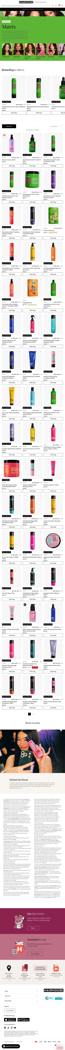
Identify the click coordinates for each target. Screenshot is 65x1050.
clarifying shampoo (45, 839)
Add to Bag (14, 113)
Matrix (21, 811)
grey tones (54, 828)
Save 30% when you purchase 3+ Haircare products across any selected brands (27, 9)
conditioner (43, 830)
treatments (55, 893)
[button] (9, 126)
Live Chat (11, 1010)
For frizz (6, 870)
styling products (14, 831)
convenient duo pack (56, 830)
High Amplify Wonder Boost (41, 871)
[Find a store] (52, 5)
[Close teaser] (55, 1045)
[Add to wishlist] (24, 77)
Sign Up (33, 928)
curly (26, 818)
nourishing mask (49, 831)
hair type (14, 839)
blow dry (14, 887)
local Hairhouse (47, 897)
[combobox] (56, 126)
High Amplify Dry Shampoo (47, 887)
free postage (57, 895)
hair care (21, 830)
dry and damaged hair (14, 818)
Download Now (35, 954)
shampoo (36, 867)
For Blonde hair (7, 841)
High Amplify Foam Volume (41, 876)
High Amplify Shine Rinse (41, 881)
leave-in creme (54, 840)
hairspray (54, 885)
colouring (26, 830)
